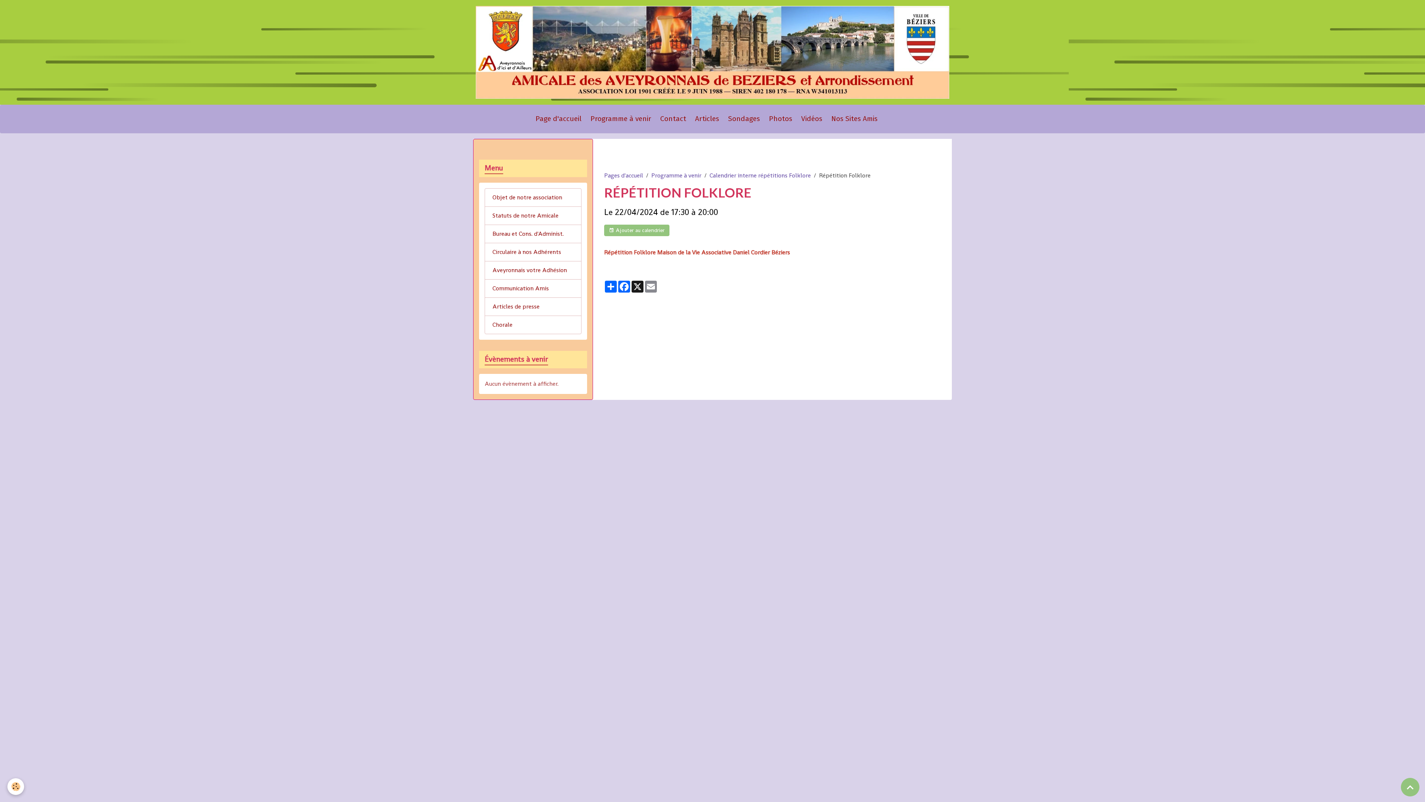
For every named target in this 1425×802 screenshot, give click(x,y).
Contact (673, 118)
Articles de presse (516, 306)
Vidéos (811, 118)
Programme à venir (620, 118)
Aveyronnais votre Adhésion (529, 270)
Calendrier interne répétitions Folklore (760, 175)
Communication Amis (520, 288)
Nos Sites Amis (854, 118)
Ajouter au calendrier (639, 230)
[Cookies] (15, 786)
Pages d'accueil (623, 175)
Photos (780, 118)
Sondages (744, 118)
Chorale (502, 325)
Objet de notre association (527, 197)
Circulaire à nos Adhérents (526, 252)
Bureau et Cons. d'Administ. (528, 234)
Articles (707, 118)
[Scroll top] (1410, 787)
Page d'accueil (558, 118)
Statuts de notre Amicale (525, 215)
